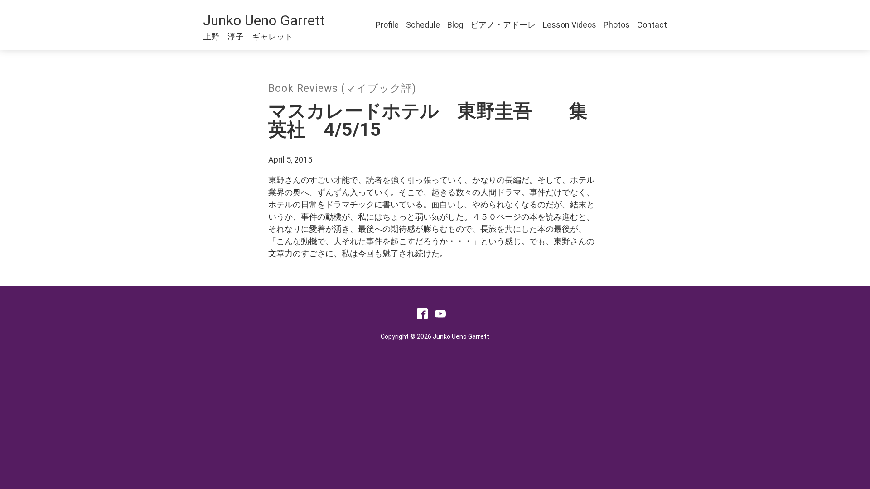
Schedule (423, 24)
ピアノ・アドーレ (503, 24)
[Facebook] (422, 316)
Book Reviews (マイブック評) (342, 88)
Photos (617, 24)
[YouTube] (440, 316)
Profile (387, 24)
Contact (652, 24)
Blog (455, 24)
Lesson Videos (569, 24)
